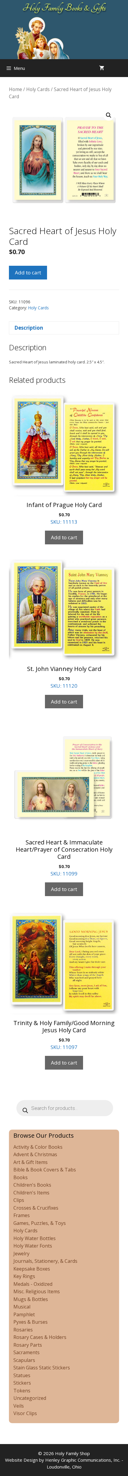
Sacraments (26, 1352)
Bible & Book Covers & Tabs (44, 1169)
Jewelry (21, 1253)
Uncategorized (29, 1398)
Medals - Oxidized (32, 1284)
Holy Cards (38, 89)
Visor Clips (25, 1413)
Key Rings (24, 1276)
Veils (18, 1406)
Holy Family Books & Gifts (64, 7)
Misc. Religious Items (36, 1291)
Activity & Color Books (38, 1147)
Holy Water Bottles (34, 1238)
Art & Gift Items (30, 1162)
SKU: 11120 (64, 677)
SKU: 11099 (64, 857)
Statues (21, 1375)
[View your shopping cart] (101, 68)
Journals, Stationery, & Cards (45, 1261)
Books (20, 1177)
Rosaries (23, 1329)
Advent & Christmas (35, 1154)
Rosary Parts (27, 1345)
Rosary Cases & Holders (39, 1337)
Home (15, 89)
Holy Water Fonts (32, 1245)
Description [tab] (28, 327)
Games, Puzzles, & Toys (39, 1223)
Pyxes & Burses (30, 1322)
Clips (18, 1200)
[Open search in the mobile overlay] (122, 68)
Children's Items (31, 1192)
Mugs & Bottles (30, 1299)
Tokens (21, 1390)
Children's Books (32, 1185)
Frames (21, 1215)
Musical (21, 1306)
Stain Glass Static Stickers (41, 1367)
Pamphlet (24, 1314)
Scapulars (24, 1360)
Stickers (22, 1383)
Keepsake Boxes (31, 1268)
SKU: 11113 (64, 513)
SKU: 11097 (64, 1034)
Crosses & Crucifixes (35, 1208)
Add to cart (28, 272)
